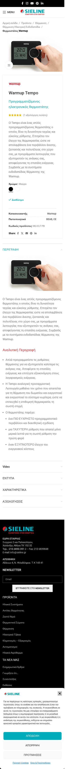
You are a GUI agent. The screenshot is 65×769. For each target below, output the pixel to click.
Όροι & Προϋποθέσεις (40, 763)
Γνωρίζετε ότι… (10, 673)
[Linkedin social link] (42, 3)
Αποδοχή (32, 735)
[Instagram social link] (27, 3)
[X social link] (22, 233)
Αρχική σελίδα (10, 23)
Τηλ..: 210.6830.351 (13, 549)
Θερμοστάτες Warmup (15, 30)
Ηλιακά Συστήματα (13, 604)
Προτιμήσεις (32, 755)
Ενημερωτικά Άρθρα (13, 667)
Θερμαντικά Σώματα (13, 622)
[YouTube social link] (32, 3)
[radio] (11, 189)
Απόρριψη (32, 745)
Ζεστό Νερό (9, 616)
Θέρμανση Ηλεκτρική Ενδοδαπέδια (21, 26)
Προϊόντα (26, 23)
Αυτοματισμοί (10, 646)
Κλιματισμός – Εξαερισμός (17, 640)
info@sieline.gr (18, 552)
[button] (60, 693)
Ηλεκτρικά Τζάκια (12, 634)
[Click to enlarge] (9, 65)
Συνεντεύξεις (9, 679)
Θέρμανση (40, 23)
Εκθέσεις (7, 685)
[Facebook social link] (22, 3)
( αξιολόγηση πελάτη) (35, 115)
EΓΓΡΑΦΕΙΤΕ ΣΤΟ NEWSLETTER (32, 588)
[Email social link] (26, 233)
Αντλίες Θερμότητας (13, 610)
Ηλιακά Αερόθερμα (13, 652)
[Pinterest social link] (37, 3)
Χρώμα (13, 184)
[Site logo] (32, 12)
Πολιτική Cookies (21, 763)
